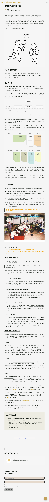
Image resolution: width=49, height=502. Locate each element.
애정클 (14, 459)
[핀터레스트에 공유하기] (14, 453)
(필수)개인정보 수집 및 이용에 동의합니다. (13, 484)
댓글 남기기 (18, 10)
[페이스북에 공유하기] (8, 453)
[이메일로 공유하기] (17, 453)
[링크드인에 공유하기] (11, 453)
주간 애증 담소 (8, 448)
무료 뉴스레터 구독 (9, 489)
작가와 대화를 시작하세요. (25, 438)
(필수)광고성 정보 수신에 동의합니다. (12, 486)
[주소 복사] (20, 453)
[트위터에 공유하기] (5, 453)
